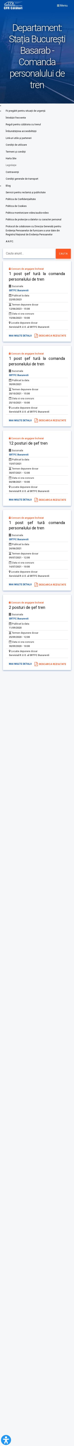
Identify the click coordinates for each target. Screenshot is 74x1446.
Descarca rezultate (52, 335)
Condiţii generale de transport (22, 178)
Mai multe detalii (20, 335)
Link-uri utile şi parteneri (19, 138)
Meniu (63, 5)
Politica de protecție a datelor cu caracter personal (33, 219)
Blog (8, 185)
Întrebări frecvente (16, 117)
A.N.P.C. (10, 241)
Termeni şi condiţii (16, 151)
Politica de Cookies (16, 206)
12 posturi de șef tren (28, 443)
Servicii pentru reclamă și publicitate (26, 192)
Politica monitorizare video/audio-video (27, 212)
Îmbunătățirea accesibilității (21, 131)
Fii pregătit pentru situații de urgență (25, 110)
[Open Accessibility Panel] (6, 1440)
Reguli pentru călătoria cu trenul (23, 124)
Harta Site (11, 158)
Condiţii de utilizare (16, 144)
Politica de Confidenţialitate (21, 199)
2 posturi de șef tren (27, 607)
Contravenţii (12, 172)
